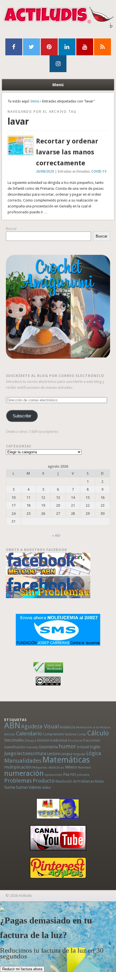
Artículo (9, 734)
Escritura (75, 740)
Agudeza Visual (40, 726)
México (71, 767)
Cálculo (98, 733)
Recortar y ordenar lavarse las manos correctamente (67, 152)
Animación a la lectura (93, 727)
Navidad (84, 767)
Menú (58, 84)
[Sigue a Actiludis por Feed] (102, 46)
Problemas (18, 780)
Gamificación (14, 747)
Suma (9, 787)
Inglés (95, 747)
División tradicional (52, 740)
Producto (44, 781)
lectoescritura (31, 753)
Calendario (29, 734)
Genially (32, 747)
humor (67, 746)
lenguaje (79, 754)
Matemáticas (66, 760)
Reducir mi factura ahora (22, 969)
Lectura (53, 753)
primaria (83, 775)
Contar (81, 734)
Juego (10, 753)
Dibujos (30, 740)
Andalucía (67, 727)
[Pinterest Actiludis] (58, 867)
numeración (24, 773)
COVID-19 (98, 171)
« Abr (56, 535)
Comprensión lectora (59, 734)
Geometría (48, 747)
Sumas (22, 787)
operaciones (53, 775)
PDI (73, 774)
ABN (12, 725)
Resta (99, 781)
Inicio (34, 101)
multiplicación (18, 767)
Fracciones (91, 740)
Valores (34, 787)
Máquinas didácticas (48, 767)
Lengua (66, 754)
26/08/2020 (45, 171)
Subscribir (22, 416)
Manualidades (22, 760)
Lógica (93, 753)
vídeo (46, 787)
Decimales (14, 740)
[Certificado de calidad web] (48, 674)
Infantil (83, 747)
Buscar (11, 229)
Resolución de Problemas (74, 781)
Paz (66, 774)
